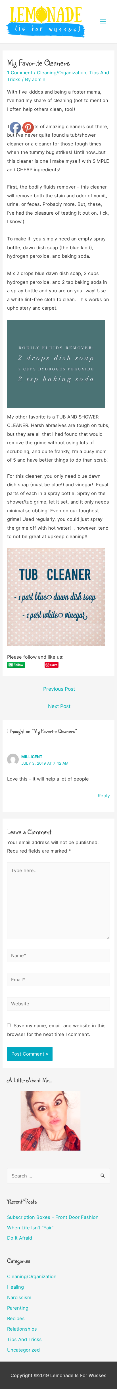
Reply (104, 795)
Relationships (22, 1329)
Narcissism (19, 1297)
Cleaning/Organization (61, 72)
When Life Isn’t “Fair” (30, 1228)
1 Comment (19, 72)
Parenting (17, 1308)
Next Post (59, 706)
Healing (15, 1287)
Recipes (16, 1318)
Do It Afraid (19, 1238)
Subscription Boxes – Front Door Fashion (53, 1217)
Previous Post (59, 689)
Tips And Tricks (24, 1339)
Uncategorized (23, 1350)
